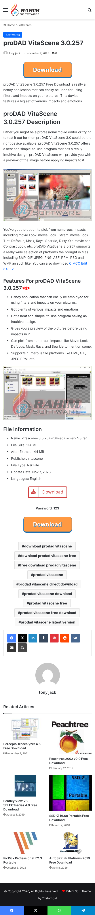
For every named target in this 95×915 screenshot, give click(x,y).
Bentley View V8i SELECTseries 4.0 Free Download (20, 805)
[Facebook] (11, 638)
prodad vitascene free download (48, 612)
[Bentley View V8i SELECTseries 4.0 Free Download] (24, 786)
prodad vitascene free (48, 603)
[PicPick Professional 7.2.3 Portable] (24, 843)
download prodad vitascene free (48, 555)
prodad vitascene (48, 574)
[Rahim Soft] (25, 9)
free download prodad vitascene (48, 565)
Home (10, 25)
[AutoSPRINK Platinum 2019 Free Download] (70, 843)
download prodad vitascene (48, 546)
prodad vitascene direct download (48, 584)
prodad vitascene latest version (48, 622)
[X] (22, 638)
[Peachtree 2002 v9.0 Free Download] (70, 736)
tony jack (15, 53)
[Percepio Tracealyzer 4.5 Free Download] (24, 729)
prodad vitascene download (48, 593)
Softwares (24, 25)
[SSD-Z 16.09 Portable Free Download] (70, 793)
